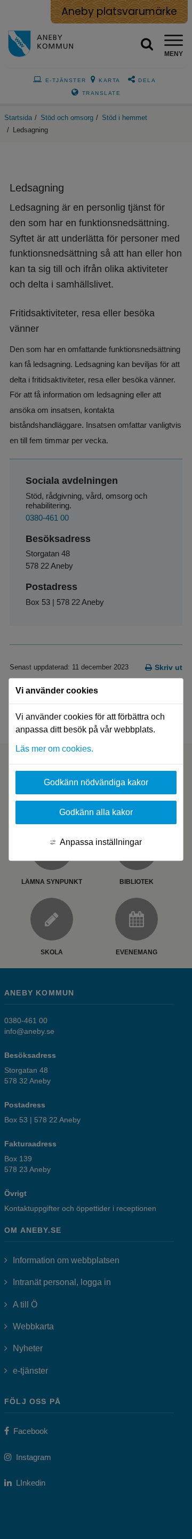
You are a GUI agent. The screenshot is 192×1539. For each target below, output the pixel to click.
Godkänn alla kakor (96, 812)
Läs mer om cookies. (54, 748)
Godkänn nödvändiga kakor (96, 782)
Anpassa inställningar (101, 842)
